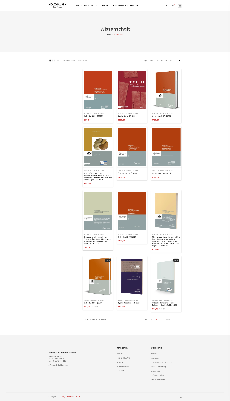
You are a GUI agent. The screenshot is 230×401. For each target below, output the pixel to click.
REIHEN (105, 6)
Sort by (160, 60)
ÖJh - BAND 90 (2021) (161, 173)
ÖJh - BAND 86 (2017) (93, 303)
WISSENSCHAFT (119, 6)
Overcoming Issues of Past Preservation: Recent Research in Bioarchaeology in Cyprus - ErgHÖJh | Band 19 (97, 240)
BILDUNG (76, 6)
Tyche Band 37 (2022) (127, 116)
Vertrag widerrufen (158, 379)
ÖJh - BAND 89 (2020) (127, 237)
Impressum (155, 358)
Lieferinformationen (158, 375)
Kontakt (154, 354)
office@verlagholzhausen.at (58, 365)
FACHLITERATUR (91, 6)
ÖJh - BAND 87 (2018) (161, 116)
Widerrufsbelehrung (158, 367)
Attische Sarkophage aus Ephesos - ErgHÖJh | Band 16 (164, 304)
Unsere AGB (155, 371)
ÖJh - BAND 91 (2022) (127, 173)
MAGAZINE (134, 6)
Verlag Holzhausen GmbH (94, 113)
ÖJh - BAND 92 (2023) (93, 116)
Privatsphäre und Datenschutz (162, 362)
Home (108, 35)
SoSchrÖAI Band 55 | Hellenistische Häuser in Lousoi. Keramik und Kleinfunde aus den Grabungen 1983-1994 (98, 176)
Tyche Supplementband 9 (129, 303)
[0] (173, 5)
